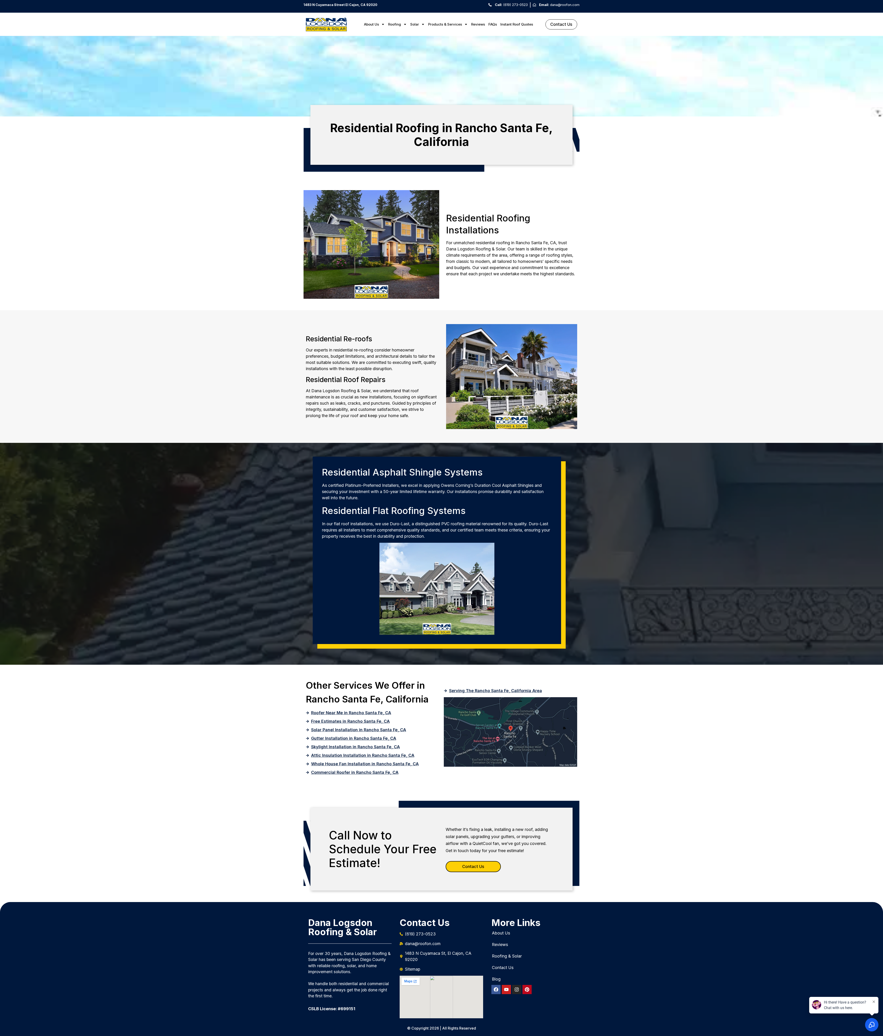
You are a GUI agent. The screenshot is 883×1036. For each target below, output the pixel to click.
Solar (414, 24)
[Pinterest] (527, 989)
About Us (371, 24)
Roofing (394, 24)
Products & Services (445, 24)
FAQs (492, 24)
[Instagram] (516, 989)
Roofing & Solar (507, 956)
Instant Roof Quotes (516, 24)
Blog (496, 979)
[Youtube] (506, 989)
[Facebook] (496, 989)
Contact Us (502, 967)
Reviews (478, 24)
